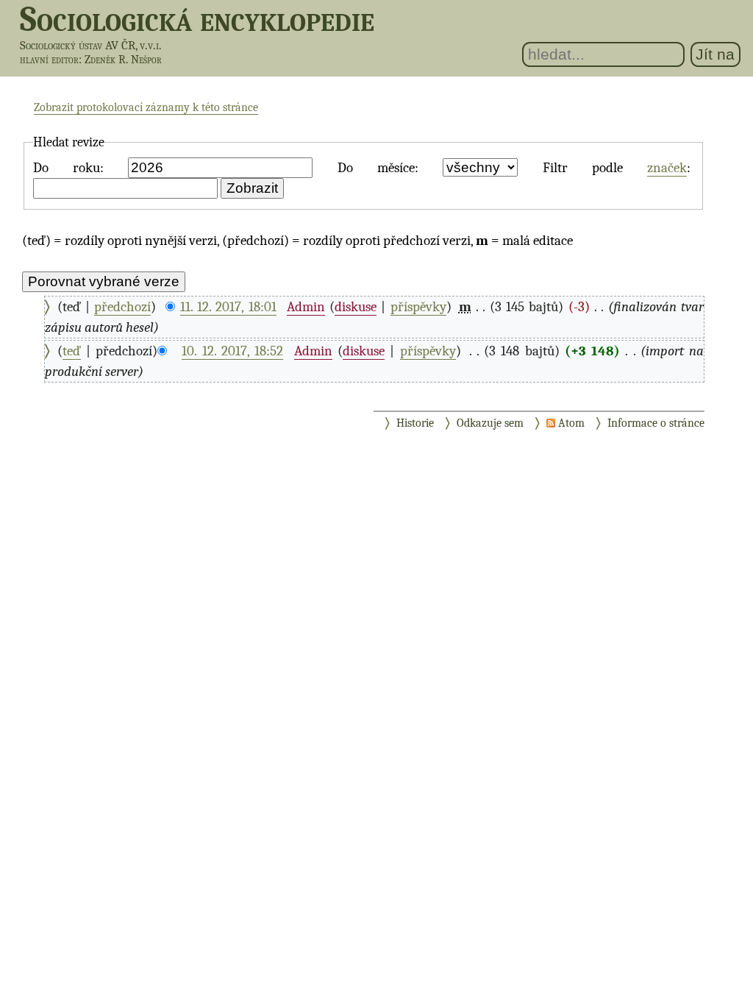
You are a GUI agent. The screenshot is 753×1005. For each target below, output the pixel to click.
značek (667, 168)
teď (72, 351)
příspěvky (418, 307)
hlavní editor (49, 59)
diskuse (355, 307)
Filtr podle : (617, 168)
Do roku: (68, 168)
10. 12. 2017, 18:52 (232, 351)
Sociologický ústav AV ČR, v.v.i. (91, 45)
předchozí (122, 307)
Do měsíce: (378, 168)
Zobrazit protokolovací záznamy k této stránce (146, 107)
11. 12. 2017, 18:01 (228, 307)
